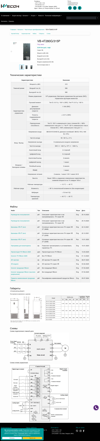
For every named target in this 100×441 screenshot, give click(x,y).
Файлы (34, 33)
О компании (5, 15)
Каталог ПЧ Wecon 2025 (19, 256)
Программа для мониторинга (21, 246)
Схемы (49, 33)
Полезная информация (53, 15)
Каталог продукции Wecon (20, 268)
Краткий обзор (15, 33)
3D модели (14, 264)
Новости (41, 15)
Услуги (33, 15)
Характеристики (26, 33)
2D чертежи (15, 260)
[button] (26, 51)
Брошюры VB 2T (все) (18, 233)
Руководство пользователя (20, 214)
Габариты (41, 33)
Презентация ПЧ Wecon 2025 (21, 252)
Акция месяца (16, 15)
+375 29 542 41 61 (40, 5)
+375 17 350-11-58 (40, 3)
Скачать (11, 21)
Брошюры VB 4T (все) (18, 227)
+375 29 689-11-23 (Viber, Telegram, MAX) (46, 6)
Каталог (25, 15)
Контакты (4, 21)
